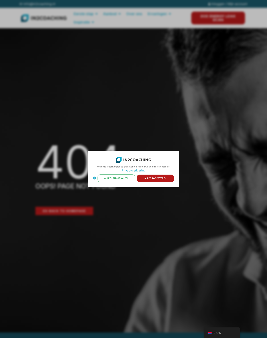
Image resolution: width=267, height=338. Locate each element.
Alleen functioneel (116, 178)
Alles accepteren (155, 178)
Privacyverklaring (133, 170)
